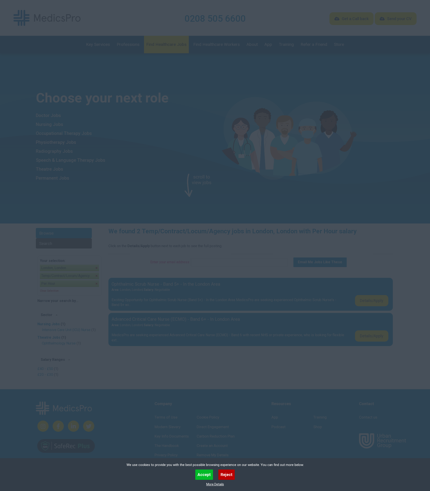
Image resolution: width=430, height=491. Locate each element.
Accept (204, 474)
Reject (226, 474)
